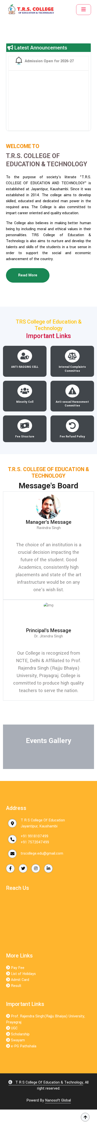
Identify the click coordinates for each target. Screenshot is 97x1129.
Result (15, 985)
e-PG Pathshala (23, 1046)
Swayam (17, 1040)
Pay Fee (17, 967)
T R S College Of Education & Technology (48, 1082)
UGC (14, 1028)
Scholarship (20, 1034)
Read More (27, 275)
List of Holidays (23, 973)
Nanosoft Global (58, 1100)
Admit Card (19, 979)
